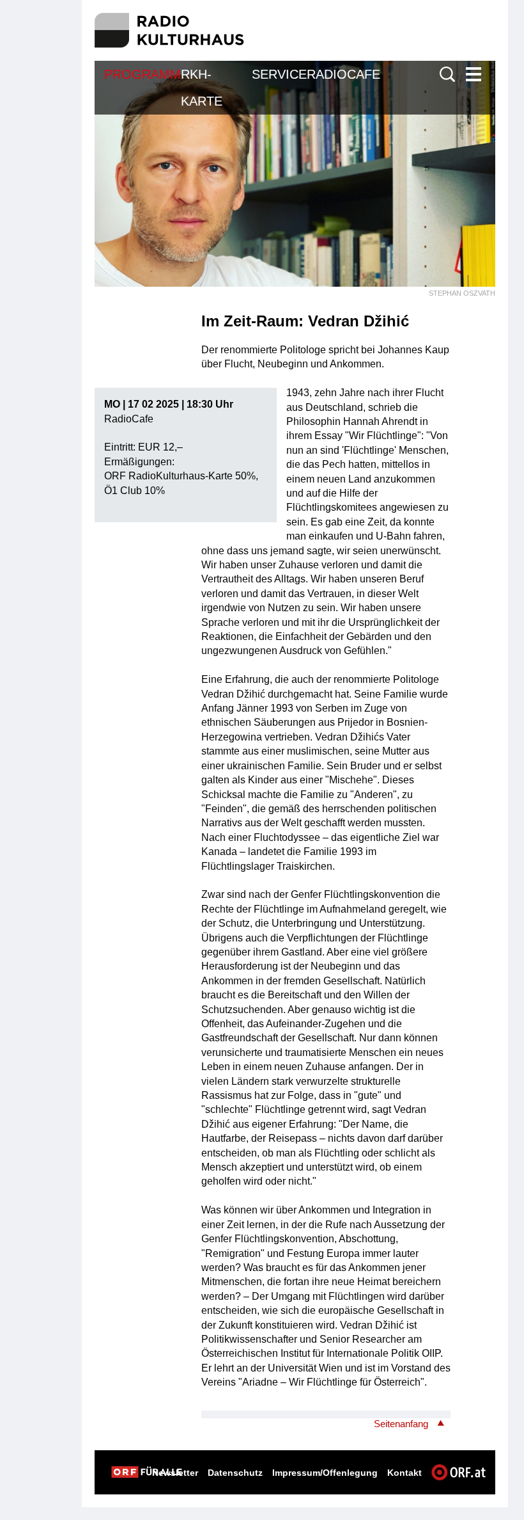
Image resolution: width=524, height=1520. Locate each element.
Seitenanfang (401, 1423)
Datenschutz (235, 1473)
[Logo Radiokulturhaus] (170, 30)
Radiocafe (343, 74)
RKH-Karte (201, 87)
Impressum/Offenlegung (325, 1473)
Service (279, 74)
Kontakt (404, 1473)
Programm (142, 74)
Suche (447, 74)
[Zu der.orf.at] (146, 1472)
